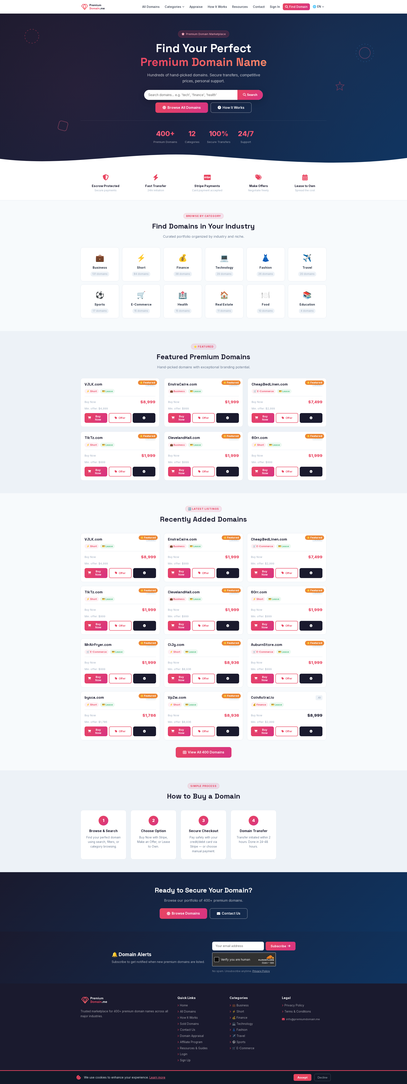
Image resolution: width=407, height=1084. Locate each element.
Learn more (157, 1077)
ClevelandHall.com (184, 438)
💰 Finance (239, 1017)
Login (183, 1054)
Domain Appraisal (192, 1036)
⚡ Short (238, 1011)
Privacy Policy (261, 971)
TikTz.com (94, 438)
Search (251, 94)
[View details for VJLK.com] (144, 418)
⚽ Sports (238, 1042)
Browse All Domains (184, 107)
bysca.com (94, 697)
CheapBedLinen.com (270, 384)
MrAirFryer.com (98, 645)
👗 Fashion (239, 1029)
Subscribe (278, 946)
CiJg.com (176, 645)
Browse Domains (186, 913)
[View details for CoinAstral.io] (311, 731)
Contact (259, 6)
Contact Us (231, 913)
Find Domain (298, 6)
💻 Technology (242, 1023)
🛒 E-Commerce (243, 1048)
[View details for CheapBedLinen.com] (311, 418)
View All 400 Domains (206, 752)
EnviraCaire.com (182, 384)
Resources (240, 6)
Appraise (196, 6)
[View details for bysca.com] (144, 731)
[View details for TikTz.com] (144, 472)
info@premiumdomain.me (303, 1019)
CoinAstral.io (262, 697)
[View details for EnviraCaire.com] (227, 418)
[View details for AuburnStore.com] (311, 679)
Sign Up (185, 1060)
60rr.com (260, 438)
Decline (323, 1077)
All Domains (151, 6)
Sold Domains (189, 1023)
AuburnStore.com (266, 645)
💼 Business (240, 1005)
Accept (302, 1077)
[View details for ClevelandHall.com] (227, 472)
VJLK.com (93, 384)
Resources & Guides (194, 1048)
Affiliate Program (191, 1042)
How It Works (217, 6)
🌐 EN (317, 6)
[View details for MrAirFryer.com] (144, 679)
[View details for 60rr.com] (311, 472)
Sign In (275, 6)
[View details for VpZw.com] (227, 731)
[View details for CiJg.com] (227, 679)
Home (184, 1005)
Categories (173, 6)
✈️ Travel (238, 1036)
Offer (121, 417)
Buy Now (98, 418)
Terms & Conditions (297, 1011)
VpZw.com (177, 697)
